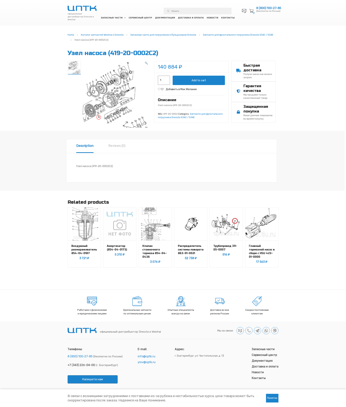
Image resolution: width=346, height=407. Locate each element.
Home (71, 34)
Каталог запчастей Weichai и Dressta (102, 34)
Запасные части (112, 18)
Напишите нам (92, 379)
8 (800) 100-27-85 (268, 8)
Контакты (228, 18)
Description (85, 146)
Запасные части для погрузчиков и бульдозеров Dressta (163, 34)
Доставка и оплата (191, 18)
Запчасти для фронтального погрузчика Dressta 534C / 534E (238, 34)
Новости (212, 18)
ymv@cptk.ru (147, 362)
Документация (165, 18)
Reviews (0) (116, 146)
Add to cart (199, 80)
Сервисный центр (140, 18)
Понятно (272, 398)
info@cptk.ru (146, 356)
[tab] (85, 146)
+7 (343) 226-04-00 (81, 365)
